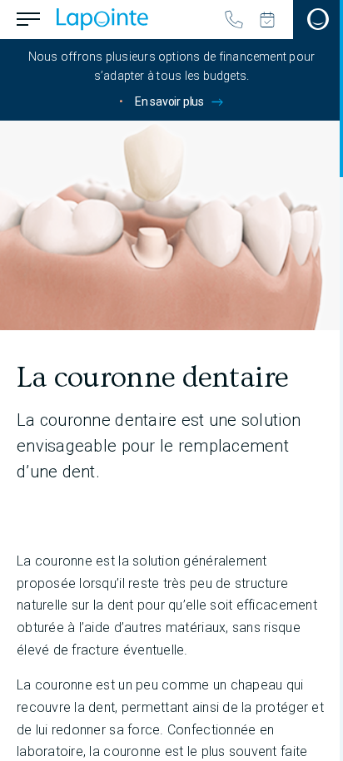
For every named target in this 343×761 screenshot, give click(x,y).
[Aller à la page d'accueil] (102, 19)
